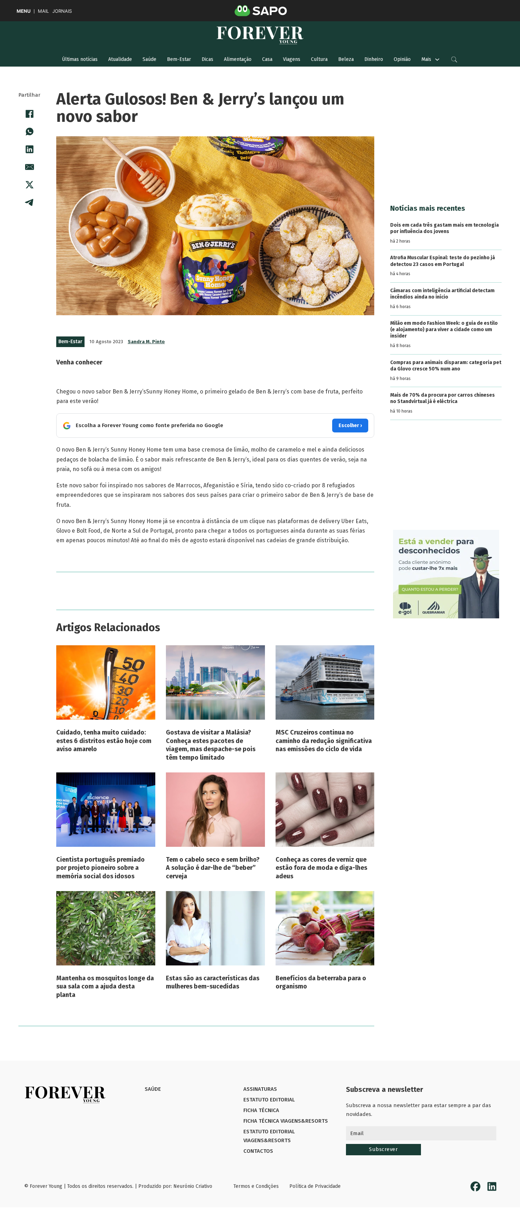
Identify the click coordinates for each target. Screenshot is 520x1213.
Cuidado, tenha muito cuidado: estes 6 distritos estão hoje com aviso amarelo (103, 741)
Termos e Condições (256, 1186)
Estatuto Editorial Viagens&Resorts (269, 1136)
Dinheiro (373, 59)
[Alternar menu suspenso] (437, 59)
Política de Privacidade (315, 1186)
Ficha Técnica (261, 1110)
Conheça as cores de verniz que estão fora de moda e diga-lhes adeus (321, 868)
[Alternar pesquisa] (454, 59)
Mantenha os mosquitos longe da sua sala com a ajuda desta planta (105, 986)
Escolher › (350, 426)
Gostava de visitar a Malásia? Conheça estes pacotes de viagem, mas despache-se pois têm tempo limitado (210, 745)
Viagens (291, 59)
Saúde (149, 59)
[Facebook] (29, 114)
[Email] (29, 167)
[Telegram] (29, 202)
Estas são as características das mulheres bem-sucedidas (212, 982)
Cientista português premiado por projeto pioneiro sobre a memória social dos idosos (100, 868)
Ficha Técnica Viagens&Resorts (285, 1121)
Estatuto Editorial (269, 1099)
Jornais (62, 11)
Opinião (402, 59)
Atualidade (120, 59)
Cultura (319, 59)
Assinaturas (260, 1089)
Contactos (258, 1151)
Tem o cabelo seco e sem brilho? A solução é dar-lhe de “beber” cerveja (213, 868)
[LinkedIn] (29, 149)
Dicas (207, 59)
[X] (29, 184)
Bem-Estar (179, 59)
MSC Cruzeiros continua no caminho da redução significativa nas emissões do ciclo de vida (324, 741)
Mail (43, 11)
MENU (23, 11)
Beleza (346, 59)
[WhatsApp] (29, 131)
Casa (267, 59)
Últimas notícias (80, 59)
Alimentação (238, 59)
